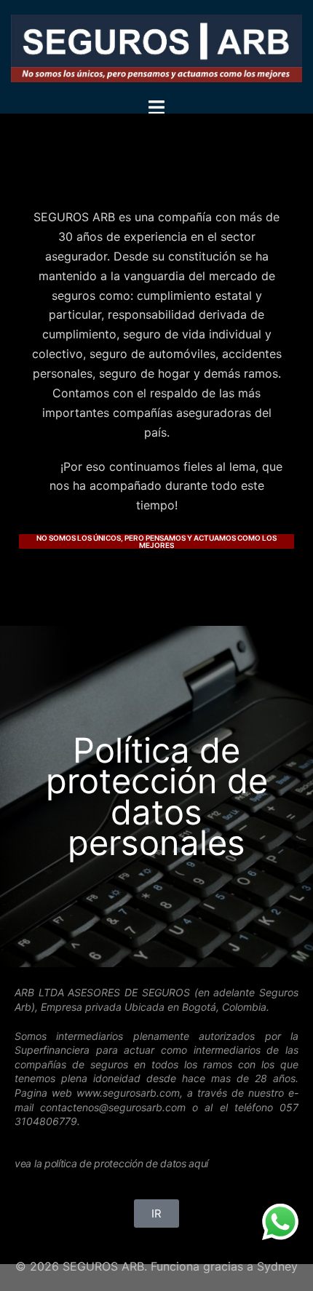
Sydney (277, 1266)
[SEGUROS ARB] (156, 47)
